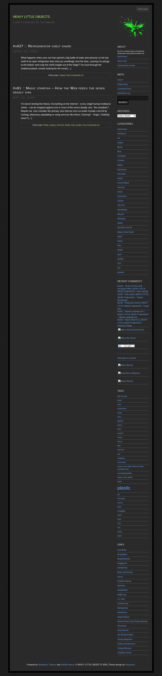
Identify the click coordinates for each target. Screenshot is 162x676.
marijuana (121, 458)
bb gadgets (122, 554)
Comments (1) (77, 75)
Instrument (121, 196)
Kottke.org (121, 595)
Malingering (122, 608)
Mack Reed (122, 57)
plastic (120, 250)
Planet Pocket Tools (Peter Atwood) (132, 621)
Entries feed (122, 84)
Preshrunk (121, 626)
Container (121, 156)
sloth (119, 507)
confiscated (121, 408)
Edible (120, 165)
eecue (120, 577)
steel (119, 254)
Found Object (123, 183)
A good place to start (126, 65)
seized (119, 503)
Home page (143, 9)
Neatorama (122, 612)
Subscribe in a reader (126, 358)
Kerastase (130, 664)
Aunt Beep (121, 550)
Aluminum (121, 134)
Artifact (120, 143)
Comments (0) (93, 125)
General (120, 187)
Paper (120, 241)
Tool (119, 263)
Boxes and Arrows (125, 572)
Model (120, 223)
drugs (119, 413)
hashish (120, 433)
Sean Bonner (123, 630)
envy (119, 417)
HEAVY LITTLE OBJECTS (31, 16)
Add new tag (122, 396)
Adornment (122, 129)
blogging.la (122, 563)
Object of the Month (125, 232)
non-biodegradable (124, 473)
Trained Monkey (124, 648)
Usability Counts (124, 653)
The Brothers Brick (125, 635)
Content (120, 160)
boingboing (122, 568)
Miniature (121, 219)
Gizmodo (121, 586)
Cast (119, 404)
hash (119, 429)
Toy (118, 268)
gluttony (120, 421)
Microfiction (122, 210)
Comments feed (124, 89)
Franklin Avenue (124, 581)
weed (119, 536)
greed (119, 425)
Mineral (120, 214)
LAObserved (122, 603)
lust (118, 454)
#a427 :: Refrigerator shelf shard (42, 46)
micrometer (121, 462)
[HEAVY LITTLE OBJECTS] (133, 373)
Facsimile (121, 174)
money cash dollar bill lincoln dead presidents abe (130, 467)
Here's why (122, 61)
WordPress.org (123, 93)
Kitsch (119, 441)
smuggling (121, 511)
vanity (119, 532)
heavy (119, 437)
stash (119, 515)
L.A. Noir (121, 599)
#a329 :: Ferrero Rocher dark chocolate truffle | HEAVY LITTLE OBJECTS (131, 288)
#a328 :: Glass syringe (138, 291)
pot (118, 494)
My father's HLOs (124, 227)
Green (120, 192)
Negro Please (123, 617)
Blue (119, 151)
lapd (119, 446)
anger (119, 400)
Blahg (119, 147)
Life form (121, 205)
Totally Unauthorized (126, 644)
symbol (120, 259)
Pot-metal (121, 499)
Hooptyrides (122, 590)
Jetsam (120, 201)
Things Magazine (124, 639)
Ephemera (121, 169)
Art (118, 138)
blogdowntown (123, 559)
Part (119, 245)
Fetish (120, 178)
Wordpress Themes (47, 664)
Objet (119, 236)
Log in (120, 80)
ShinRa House (67, 664)
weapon (120, 272)
